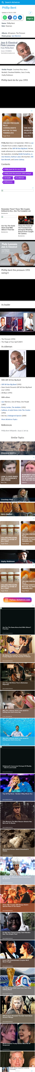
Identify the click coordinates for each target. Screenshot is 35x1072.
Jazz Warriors (16, 36)
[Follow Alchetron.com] (17, 603)
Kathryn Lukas (16, 157)
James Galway (19, 160)
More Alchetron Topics (9, 419)
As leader (7, 178)
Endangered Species (14, 416)
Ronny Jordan (6, 407)
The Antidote (16, 407)
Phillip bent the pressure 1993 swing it (17, 174)
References (8, 182)
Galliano (4, 410)
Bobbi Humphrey (24, 154)
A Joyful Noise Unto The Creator (19, 410)
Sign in (30, 19)
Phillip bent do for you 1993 (14, 169)
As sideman (20, 178)
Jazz (2, 402)
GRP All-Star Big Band (19, 149)
